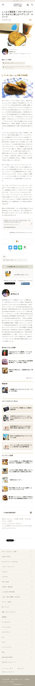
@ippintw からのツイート (9, 662)
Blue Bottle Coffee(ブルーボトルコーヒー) (14, 63)
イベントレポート (6, 627)
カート (28, 5)
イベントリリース (6, 647)
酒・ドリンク (5, 607)
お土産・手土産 (6, 556)
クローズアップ (6, 632)
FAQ (11, 681)
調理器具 (4, 617)
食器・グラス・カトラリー (9, 612)
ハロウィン (5, 571)
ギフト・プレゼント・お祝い (9, 551)
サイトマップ (5, 681)
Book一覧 (20, 668)
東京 (4, 256)
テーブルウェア (6, 622)
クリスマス (5, 576)
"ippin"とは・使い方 (7, 672)
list (10, 250)
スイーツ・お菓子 (6, 602)
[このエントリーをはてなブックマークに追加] (16, 247)
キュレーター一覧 (6, 668)
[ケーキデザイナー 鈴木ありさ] (10, 296)
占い (3, 637)
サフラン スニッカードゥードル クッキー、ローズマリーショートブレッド (18, 67)
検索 (32, 5)
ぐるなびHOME (5, 679)
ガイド (3, 642)
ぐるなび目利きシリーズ (17, 679)
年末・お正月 (5, 581)
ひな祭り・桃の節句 (7, 587)
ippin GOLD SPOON (7, 657)
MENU (3, 5)
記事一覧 (29, 378)
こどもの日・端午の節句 (8, 592)
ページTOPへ (17, 535)
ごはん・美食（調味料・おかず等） (11, 597)
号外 (3, 652)
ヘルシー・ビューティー (8, 566)
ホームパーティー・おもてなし (10, 561)
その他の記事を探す (10, 512)
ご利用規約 (26, 679)
